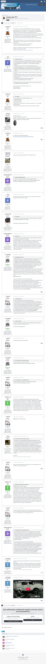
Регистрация (41, 4)
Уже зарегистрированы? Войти (31, 4)
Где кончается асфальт (24, 18)
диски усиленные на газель (9, 648)
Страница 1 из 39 (19, 605)
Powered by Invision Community (23, 659)
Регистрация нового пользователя (13, 621)
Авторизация (5, 15)
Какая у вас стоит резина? (9, 645)
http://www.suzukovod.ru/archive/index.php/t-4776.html (23, 136)
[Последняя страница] (15, 23)
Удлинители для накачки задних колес (11, 636)
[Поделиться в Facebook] (4, 631)
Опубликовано (18, 26)
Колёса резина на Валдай (9, 639)
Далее (13, 605)
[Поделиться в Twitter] (2, 631)
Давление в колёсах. (8, 642)
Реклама (26, 657)
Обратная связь (21, 657)
